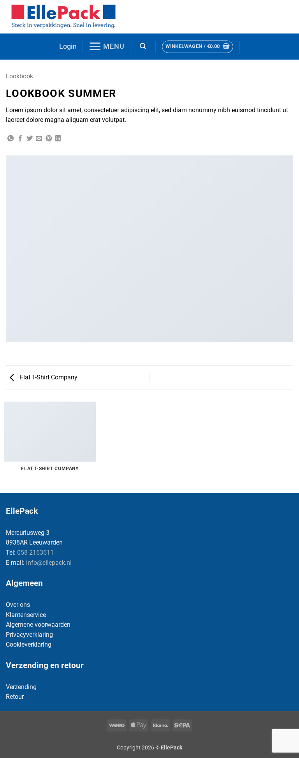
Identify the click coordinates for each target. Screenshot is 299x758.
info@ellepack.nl (49, 562)
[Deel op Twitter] (29, 138)
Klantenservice (26, 615)
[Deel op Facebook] (20, 138)
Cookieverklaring (28, 644)
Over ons (18, 604)
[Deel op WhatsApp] (10, 138)
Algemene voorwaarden (38, 624)
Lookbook (19, 76)
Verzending (21, 687)
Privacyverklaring (29, 634)
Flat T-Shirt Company (47, 377)
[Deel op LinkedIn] (58, 138)
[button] (68, 46)
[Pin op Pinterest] (49, 138)
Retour (15, 696)
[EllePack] (64, 16)
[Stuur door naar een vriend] (39, 138)
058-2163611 (35, 552)
